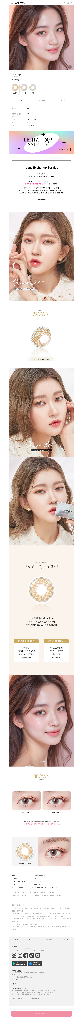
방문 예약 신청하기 (41, 1014)
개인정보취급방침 (32, 939)
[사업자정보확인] (15, 979)
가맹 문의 (14, 984)
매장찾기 (66, 939)
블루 (33, 93)
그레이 (24, 93)
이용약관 (17, 939)
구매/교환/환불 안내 (50, 939)
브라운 (15, 93)
